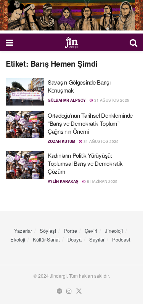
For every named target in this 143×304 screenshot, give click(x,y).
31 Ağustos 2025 (111, 100)
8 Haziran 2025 (101, 181)
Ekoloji (17, 239)
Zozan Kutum (61, 141)
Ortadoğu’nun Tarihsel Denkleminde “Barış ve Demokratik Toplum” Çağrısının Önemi (90, 123)
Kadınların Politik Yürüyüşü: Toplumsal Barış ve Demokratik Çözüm (85, 163)
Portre (70, 230)
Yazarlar (23, 230)
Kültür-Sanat (46, 239)
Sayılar (96, 239)
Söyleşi (48, 230)
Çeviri (91, 230)
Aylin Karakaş (63, 181)
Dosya (74, 239)
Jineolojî (114, 230)
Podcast (121, 239)
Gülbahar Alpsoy (67, 100)
